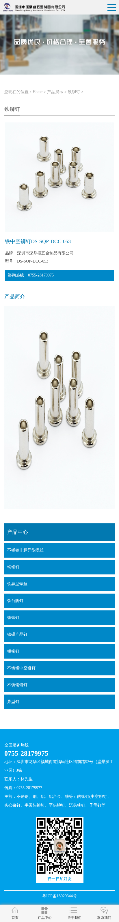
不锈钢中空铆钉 (21, 668)
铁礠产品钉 (17, 634)
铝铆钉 (13, 651)
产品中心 (45, 918)
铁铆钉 (74, 92)
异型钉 (13, 701)
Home (37, 92)
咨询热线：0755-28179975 (31, 275)
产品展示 (55, 92)
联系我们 (104, 918)
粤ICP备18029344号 (59, 896)
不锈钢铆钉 (17, 685)
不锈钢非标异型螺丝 (25, 550)
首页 (15, 918)
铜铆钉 (13, 567)
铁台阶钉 (15, 601)
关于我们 (74, 918)
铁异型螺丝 (17, 584)
